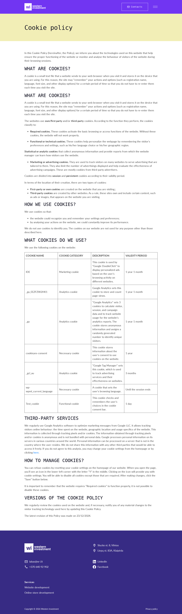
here (36, 452)
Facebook (103, 566)
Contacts (136, 6)
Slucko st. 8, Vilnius (108, 545)
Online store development (39, 592)
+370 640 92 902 (38, 566)
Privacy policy (152, 609)
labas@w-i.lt (36, 561)
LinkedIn (102, 561)
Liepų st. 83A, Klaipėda (110, 550)
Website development (36, 587)
